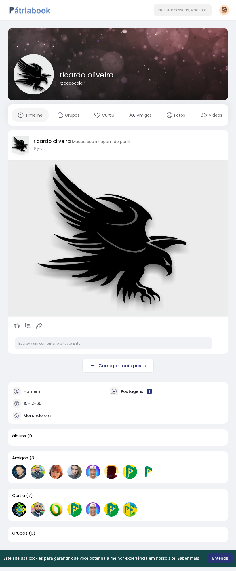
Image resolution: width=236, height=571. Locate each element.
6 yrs (38, 148)
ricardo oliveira (87, 75)
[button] (183, 10)
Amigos (20, 458)
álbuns (19, 436)
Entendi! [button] (220, 558)
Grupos (20, 533)
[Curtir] (28, 326)
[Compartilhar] (39, 326)
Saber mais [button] (188, 558)
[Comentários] (28, 326)
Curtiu (18, 495)
